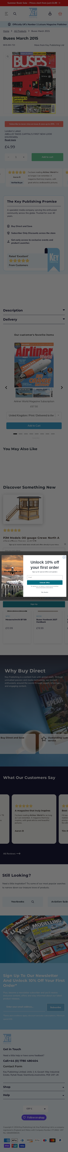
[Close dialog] (64, 557)
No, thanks (44, 592)
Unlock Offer (45, 582)
